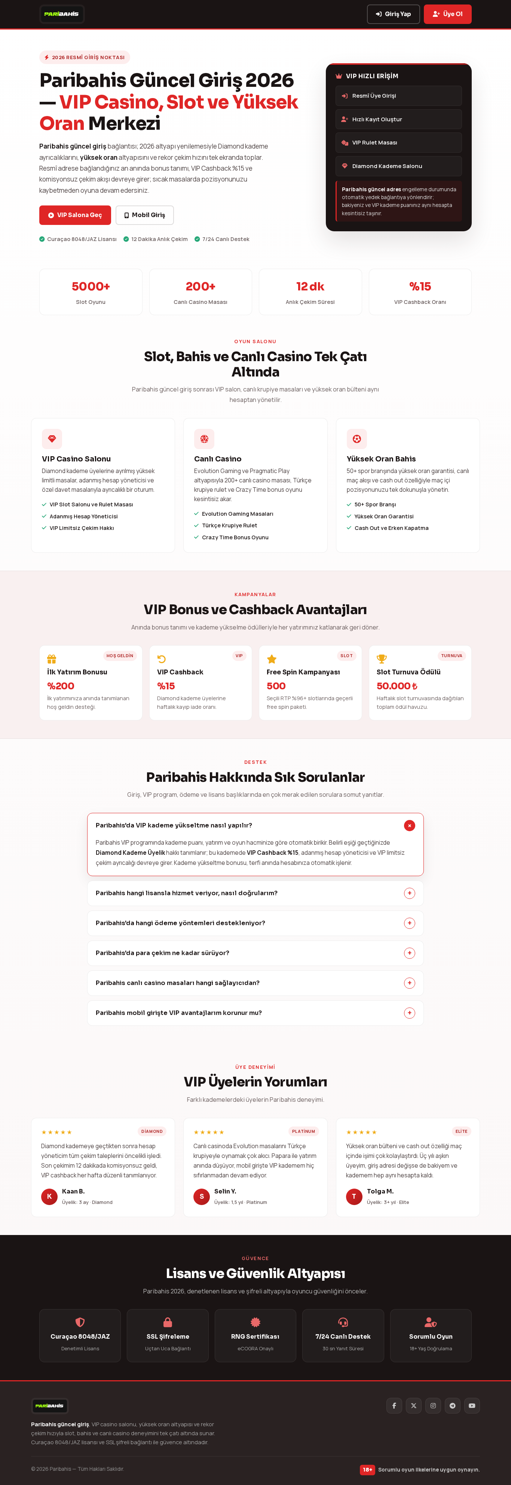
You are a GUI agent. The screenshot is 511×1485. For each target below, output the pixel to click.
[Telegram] (452, 1406)
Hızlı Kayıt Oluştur (377, 119)
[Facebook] (394, 1406)
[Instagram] (433, 1406)
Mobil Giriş (148, 215)
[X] (414, 1406)
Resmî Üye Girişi (374, 96)
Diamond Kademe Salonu (387, 166)
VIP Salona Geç (79, 215)
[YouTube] (472, 1406)
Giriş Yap (398, 14)
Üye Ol (453, 14)
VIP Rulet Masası (374, 142)
